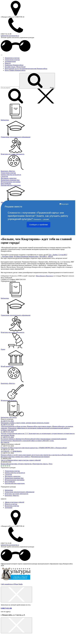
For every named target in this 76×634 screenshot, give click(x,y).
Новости (8, 63)
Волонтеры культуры (12, 506)
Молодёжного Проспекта (44, 276)
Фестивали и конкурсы (12, 476)
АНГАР (50, 256)
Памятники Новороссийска (14, 65)
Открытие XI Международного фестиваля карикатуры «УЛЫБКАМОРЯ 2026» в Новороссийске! (34, 448)
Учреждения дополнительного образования (19, 492)
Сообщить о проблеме (38, 225)
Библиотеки (9, 490)
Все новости (5, 442)
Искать (52, 87)
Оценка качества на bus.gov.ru (15, 473)
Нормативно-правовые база (14, 478)
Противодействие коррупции (15, 483)
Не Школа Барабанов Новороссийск (26, 256)
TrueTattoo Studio (7, 256)
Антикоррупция (10, 61)
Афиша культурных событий (14, 502)
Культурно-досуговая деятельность (16, 494)
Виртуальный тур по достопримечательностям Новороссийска (26, 68)
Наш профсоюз (10, 481)
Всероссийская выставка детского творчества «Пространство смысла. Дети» (27, 464)
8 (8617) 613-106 (6, 608)
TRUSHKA (43, 256)
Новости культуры (11, 504)
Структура (8, 474)
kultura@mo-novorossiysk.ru (10, 36)
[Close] (16, 594)
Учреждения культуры (12, 59)
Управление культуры (12, 58)
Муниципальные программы (14, 480)
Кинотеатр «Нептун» (12, 495)
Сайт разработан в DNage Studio (12, 584)
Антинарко (8, 507)
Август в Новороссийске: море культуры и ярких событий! (21, 460)
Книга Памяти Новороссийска (15, 70)
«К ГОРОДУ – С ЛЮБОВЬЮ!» (11, 451)
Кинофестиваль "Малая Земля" (15, 67)
